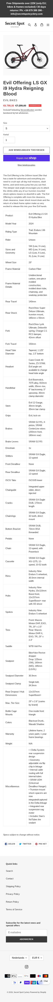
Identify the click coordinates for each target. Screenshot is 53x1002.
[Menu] (48, 24)
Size (5, 123)
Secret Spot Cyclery (21, 992)
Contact (9, 878)
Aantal (6, 135)
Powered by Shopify (38, 992)
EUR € (35, 958)
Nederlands (18, 958)
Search (9, 871)
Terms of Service (14, 909)
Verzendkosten (27, 110)
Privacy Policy (13, 894)
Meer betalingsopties (26, 165)
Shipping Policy (13, 886)
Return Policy (12, 902)
